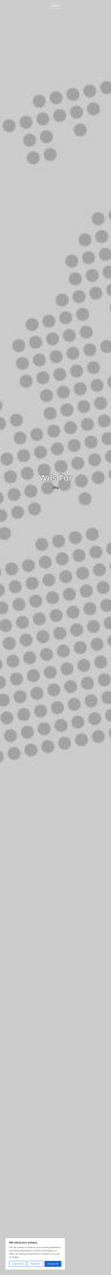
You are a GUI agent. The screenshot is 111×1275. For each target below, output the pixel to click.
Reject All (35, 1264)
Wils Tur (55, 478)
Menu (55, 5)
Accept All (53, 1264)
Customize (17, 1264)
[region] (35, 1254)
